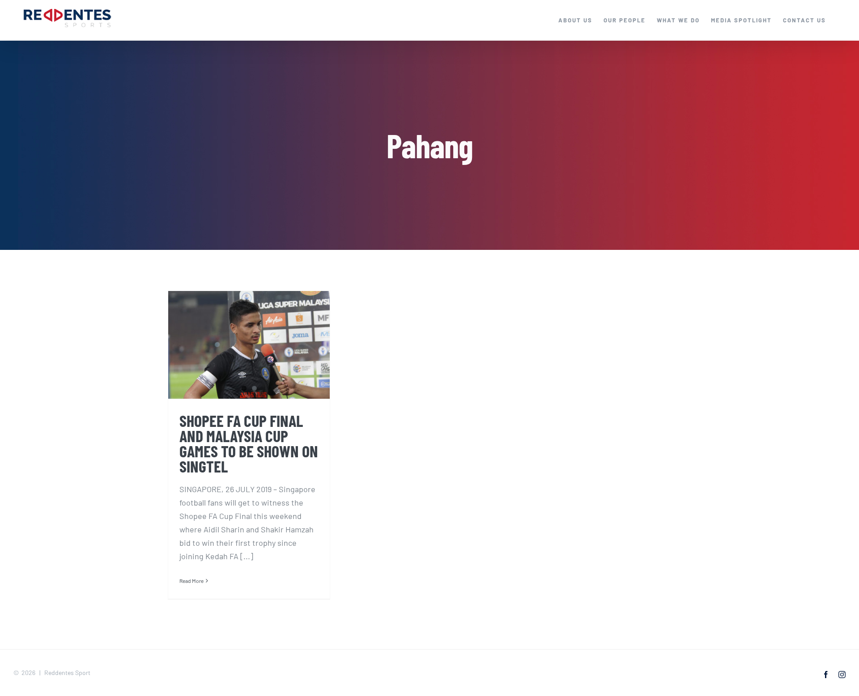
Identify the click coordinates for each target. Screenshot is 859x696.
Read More (191, 581)
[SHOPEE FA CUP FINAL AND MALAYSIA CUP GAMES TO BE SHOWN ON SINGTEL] (249, 345)
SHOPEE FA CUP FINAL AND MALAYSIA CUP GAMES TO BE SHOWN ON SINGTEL (248, 443)
